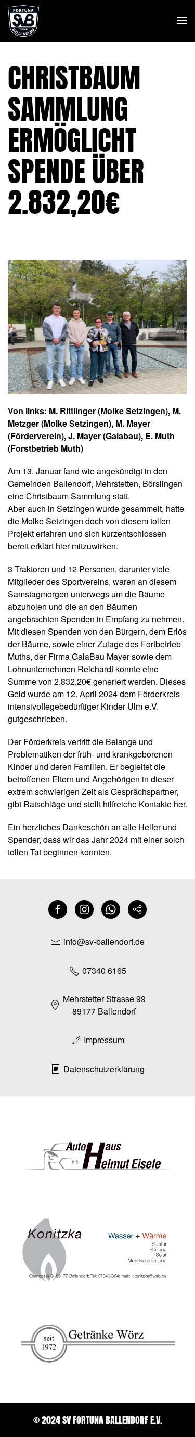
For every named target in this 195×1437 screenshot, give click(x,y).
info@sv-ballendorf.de (104, 941)
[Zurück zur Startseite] (23, 21)
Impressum (104, 1040)
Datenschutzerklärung (104, 1069)
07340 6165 (104, 971)
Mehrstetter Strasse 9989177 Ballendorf (104, 1005)
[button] (182, 21)
